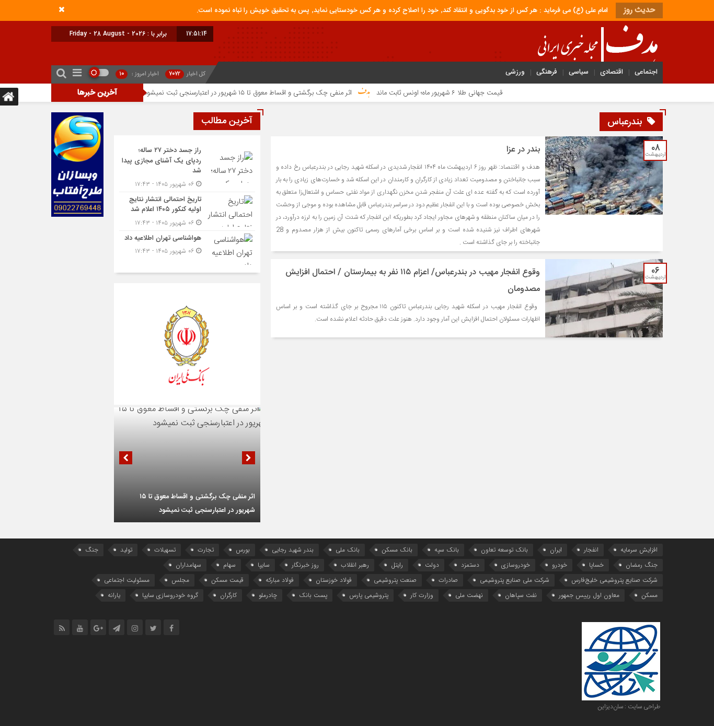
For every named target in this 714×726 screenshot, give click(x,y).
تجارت (206, 550)
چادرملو (268, 595)
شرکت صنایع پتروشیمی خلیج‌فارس (614, 580)
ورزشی (515, 71)
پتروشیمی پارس (368, 595)
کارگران (228, 595)
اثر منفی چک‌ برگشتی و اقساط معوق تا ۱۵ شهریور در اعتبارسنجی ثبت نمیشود (274, 93)
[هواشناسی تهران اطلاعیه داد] (187, 248)
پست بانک (313, 595)
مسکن (649, 595)
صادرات (448, 580)
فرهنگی (546, 71)
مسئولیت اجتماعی (126, 580)
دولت (432, 565)
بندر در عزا (523, 150)
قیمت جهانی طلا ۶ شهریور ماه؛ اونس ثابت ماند (465, 93)
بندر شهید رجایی (293, 550)
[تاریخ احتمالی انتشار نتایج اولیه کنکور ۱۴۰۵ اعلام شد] (187, 211)
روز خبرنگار (305, 565)
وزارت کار (421, 595)
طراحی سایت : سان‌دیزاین (628, 706)
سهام (229, 565)
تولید (126, 550)
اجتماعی (646, 71)
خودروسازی (515, 565)
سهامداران (188, 565)
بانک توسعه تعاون (504, 550)
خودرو (559, 565)
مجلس (180, 580)
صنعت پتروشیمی (395, 580)
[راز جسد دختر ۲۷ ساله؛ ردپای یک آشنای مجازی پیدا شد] (187, 167)
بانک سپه (446, 550)
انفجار (591, 550)
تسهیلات (165, 550)
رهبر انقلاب (355, 565)
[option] (187, 464)
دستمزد (470, 565)
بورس (243, 550)
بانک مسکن (397, 550)
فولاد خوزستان (334, 580)
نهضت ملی (469, 595)
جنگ (91, 550)
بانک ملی (348, 550)
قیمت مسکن (227, 580)
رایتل (397, 565)
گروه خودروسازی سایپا (170, 595)
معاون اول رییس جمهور (589, 595)
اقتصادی (611, 71)
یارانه (114, 595)
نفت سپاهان (521, 595)
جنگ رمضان (642, 565)
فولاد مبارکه (280, 580)
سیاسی (579, 71)
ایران (556, 550)
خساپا (596, 565)
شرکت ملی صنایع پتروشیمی (514, 580)
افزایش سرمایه (639, 550)
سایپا (264, 565)
